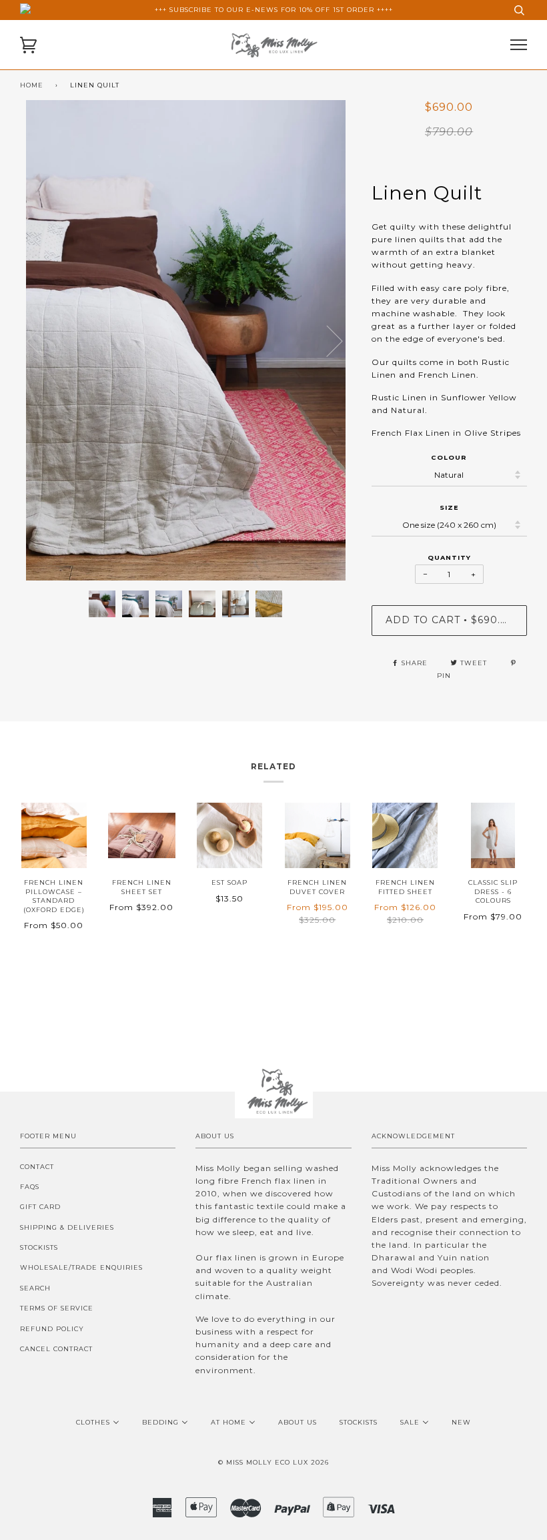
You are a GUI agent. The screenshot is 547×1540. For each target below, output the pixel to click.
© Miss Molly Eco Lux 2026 (273, 1462)
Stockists (39, 1247)
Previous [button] (42, 340)
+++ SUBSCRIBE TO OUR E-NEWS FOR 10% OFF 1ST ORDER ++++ (274, 9)
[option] (186, 340)
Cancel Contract (56, 1349)
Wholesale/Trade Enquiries (81, 1267)
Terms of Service (56, 1308)
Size (449, 507)
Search (35, 1288)
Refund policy (52, 1328)
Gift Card (40, 1206)
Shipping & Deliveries (67, 1227)
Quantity (449, 557)
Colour (449, 457)
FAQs (29, 1186)
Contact (37, 1166)
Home (31, 85)
